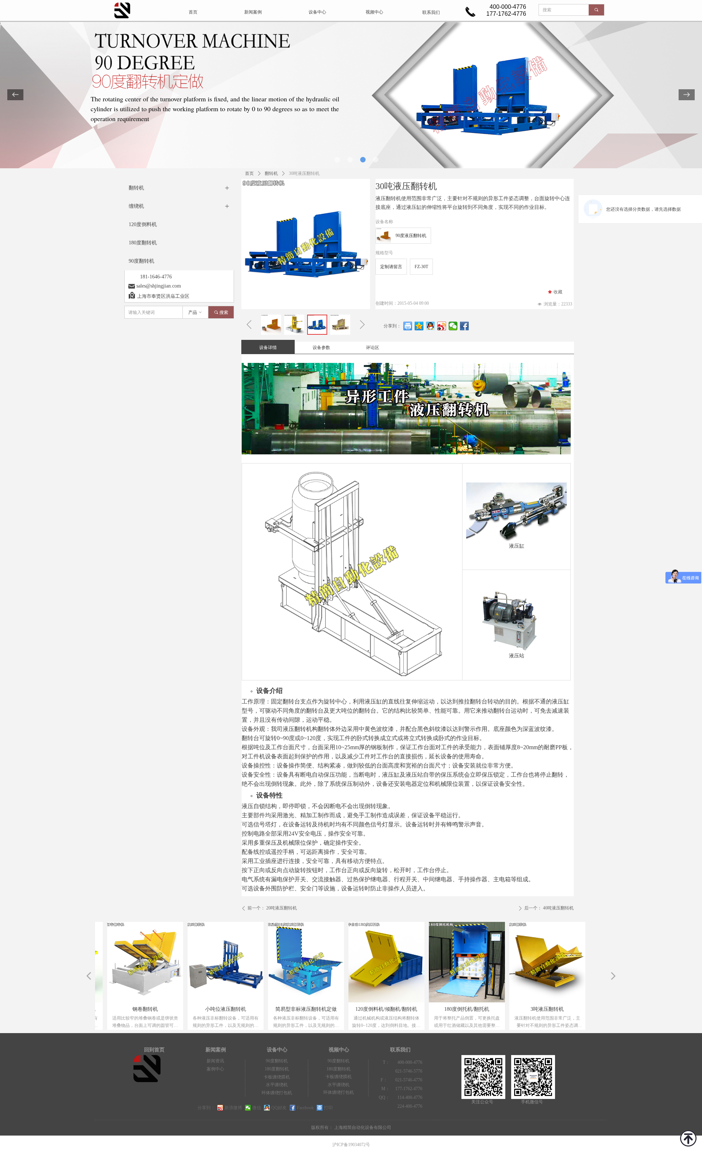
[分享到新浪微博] (441, 326)
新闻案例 (253, 12)
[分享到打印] (407, 326)
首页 (249, 173)
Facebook (305, 1107)
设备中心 (317, 12)
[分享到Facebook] (464, 326)
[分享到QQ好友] (430, 326)
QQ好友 (279, 1107)
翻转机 (271, 173)
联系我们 (431, 12)
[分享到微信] (453, 326)
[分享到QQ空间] (419, 326)
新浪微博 (233, 1107)
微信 (256, 1107)
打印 (328, 1107)
